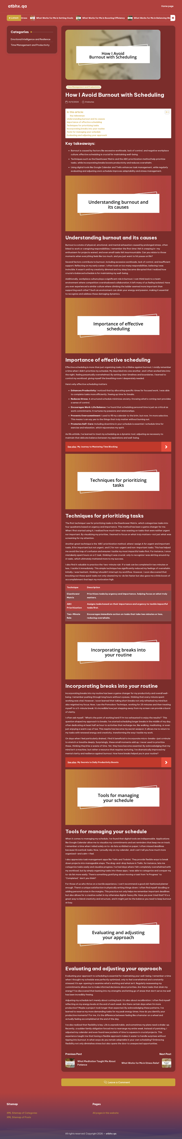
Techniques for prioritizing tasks (83, 125)
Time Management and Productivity (83, 87)
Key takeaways (77, 115)
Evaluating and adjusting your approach (87, 135)
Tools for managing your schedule (84, 132)
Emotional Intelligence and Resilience (30, 39)
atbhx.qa (17, 6)
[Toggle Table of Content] (166, 112)
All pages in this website (106, 1113)
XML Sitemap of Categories (22, 1113)
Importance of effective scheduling (84, 122)
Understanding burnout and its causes (86, 119)
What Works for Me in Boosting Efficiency (76, 18)
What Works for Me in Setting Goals (27, 18)
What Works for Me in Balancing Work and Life (130, 18)
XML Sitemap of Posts (19, 1117)
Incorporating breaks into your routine (86, 128)
